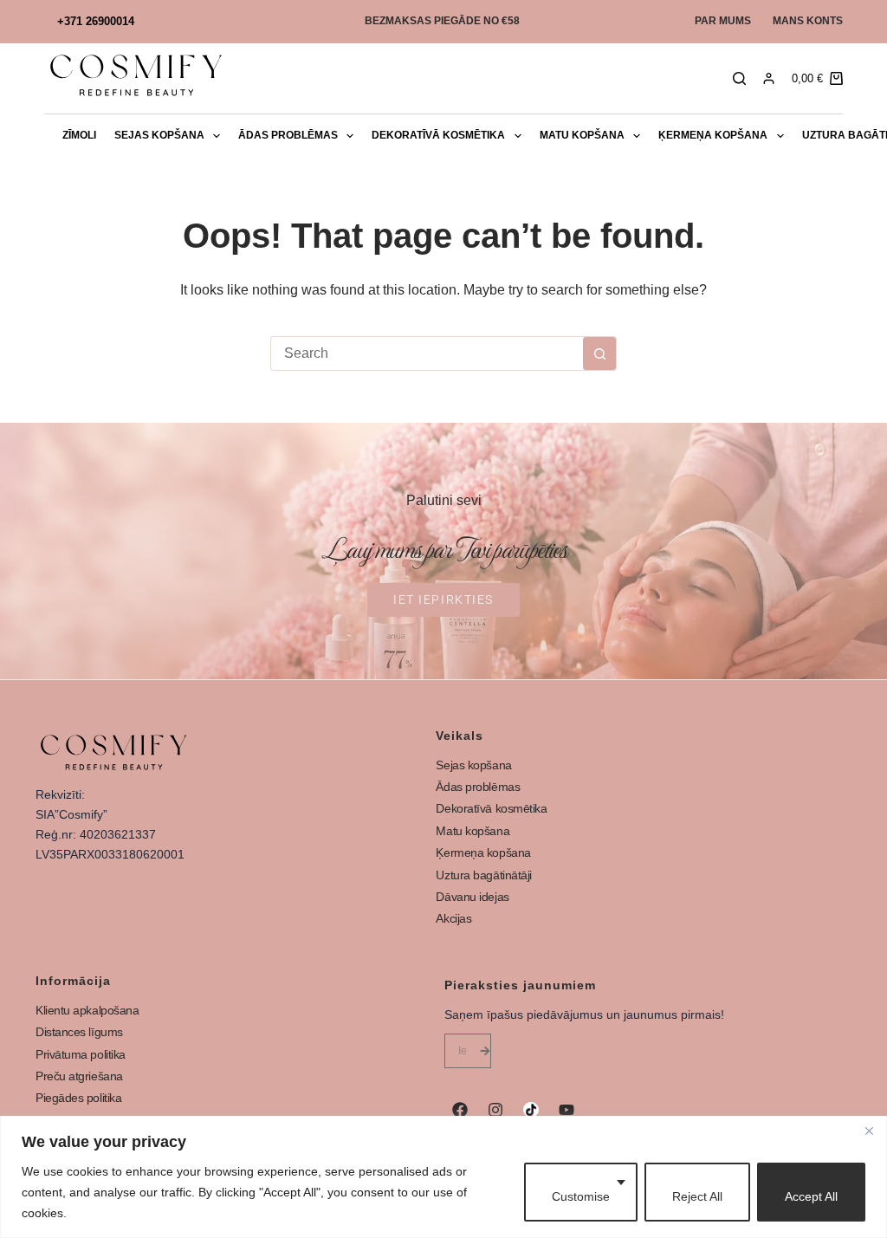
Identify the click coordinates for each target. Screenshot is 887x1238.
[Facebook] (460, 1109)
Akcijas (453, 918)
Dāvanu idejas (472, 897)
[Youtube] (566, 1109)
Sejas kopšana (159, 135)
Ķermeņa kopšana (712, 135)
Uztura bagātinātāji (483, 875)
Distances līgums (79, 1032)
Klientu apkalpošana (87, 1010)
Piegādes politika (78, 1098)
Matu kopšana (582, 135)
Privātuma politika (81, 1054)
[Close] (868, 1130)
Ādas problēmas (288, 135)
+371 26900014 (95, 21)
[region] (443, 1177)
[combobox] (427, 353)
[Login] (768, 78)
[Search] (739, 78)
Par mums (723, 21)
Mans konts (808, 21)
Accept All (811, 1196)
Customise (581, 1196)
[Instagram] (495, 1109)
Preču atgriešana (79, 1076)
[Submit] (485, 1051)
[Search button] (599, 353)
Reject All (697, 1196)
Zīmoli (79, 135)
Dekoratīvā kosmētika (438, 135)
